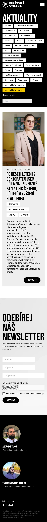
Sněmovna (22, 80)
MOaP (7, 45)
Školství (8, 40)
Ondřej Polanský (12, 55)
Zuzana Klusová (33, 75)
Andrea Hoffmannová (26, 26)
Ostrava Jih (19, 50)
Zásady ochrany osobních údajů (13, 517)
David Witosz (10, 35)
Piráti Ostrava (27, 35)
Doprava (18, 70)
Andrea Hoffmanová (14, 90)
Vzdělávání (25, 30)
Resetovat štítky (10, 95)
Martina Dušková (34, 40)
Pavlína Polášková (13, 65)
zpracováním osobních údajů (31, 393)
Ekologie (36, 80)
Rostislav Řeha (32, 65)
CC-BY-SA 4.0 (17, 511)
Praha (7, 70)
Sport (7, 50)
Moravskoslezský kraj (14, 60)
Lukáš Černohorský (13, 75)
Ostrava (8, 26)
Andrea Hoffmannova (14, 85)
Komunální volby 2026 (25, 45)
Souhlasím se (25, 393)
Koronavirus (10, 30)
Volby (19, 40)
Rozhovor (9, 80)
